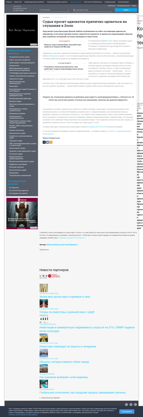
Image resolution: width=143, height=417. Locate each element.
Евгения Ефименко (70, 245)
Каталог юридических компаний (20, 8)
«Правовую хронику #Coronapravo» (71, 238)
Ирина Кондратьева (51, 138)
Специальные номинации (20, 175)
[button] (55, 259)
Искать (126, 10)
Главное (9, 2)
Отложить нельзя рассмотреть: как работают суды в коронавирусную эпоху (63, 68)
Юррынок (46, 17)
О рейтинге (111, 5)
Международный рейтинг (34, 2)
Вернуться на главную (51, 398)
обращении (53, 56)
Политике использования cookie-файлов (23, 414)
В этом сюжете (64, 63)
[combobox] (55, 10)
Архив (134, 5)
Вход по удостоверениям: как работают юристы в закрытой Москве (62, 46)
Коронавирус (64, 41)
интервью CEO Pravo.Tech (98, 127)
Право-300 (18, 2)
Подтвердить (127, 411)
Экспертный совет (123, 5)
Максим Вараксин (54, 245)
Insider (109, 41)
